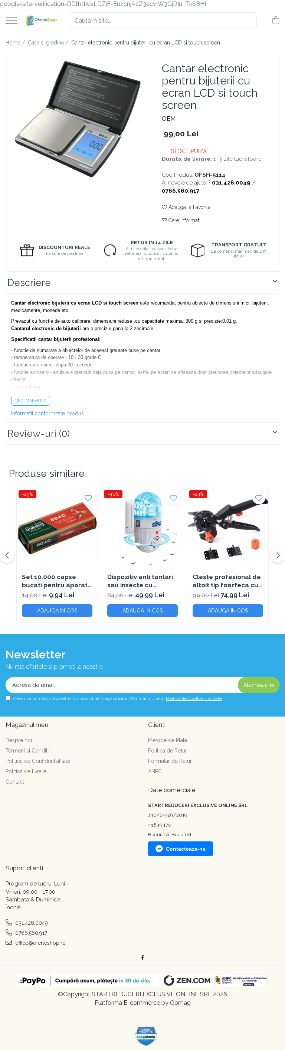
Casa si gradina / (49, 43)
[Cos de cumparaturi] (275, 20)
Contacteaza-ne (186, 849)
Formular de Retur (170, 761)
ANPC (155, 771)
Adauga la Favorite (188, 207)
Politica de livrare (26, 771)
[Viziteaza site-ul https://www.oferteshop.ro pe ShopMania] (146, 1036)
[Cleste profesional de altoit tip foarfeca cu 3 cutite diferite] (227, 528)
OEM (169, 118)
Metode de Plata (167, 740)
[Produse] (11, 21)
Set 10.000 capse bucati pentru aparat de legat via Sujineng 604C (55, 581)
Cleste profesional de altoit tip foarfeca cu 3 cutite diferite (228, 581)
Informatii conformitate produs (47, 413)
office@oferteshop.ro (40, 943)
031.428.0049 (31, 923)
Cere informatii (184, 220)
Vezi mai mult (30, 400)
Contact (15, 782)
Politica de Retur (167, 751)
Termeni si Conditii (28, 751)
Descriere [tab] (29, 282)
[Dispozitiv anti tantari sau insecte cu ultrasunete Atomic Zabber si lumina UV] (142, 528)
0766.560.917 (30, 933)
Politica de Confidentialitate (194, 698)
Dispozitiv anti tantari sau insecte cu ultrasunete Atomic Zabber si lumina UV (140, 581)
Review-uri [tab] (38, 433)
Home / (16, 43)
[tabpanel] (77, 119)
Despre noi (19, 740)
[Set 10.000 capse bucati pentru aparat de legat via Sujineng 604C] (57, 528)
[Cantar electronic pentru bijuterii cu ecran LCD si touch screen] (77, 119)
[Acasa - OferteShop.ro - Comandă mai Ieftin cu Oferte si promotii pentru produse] (40, 20)
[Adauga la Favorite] (88, 497)
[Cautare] (248, 20)
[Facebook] (142, 957)
